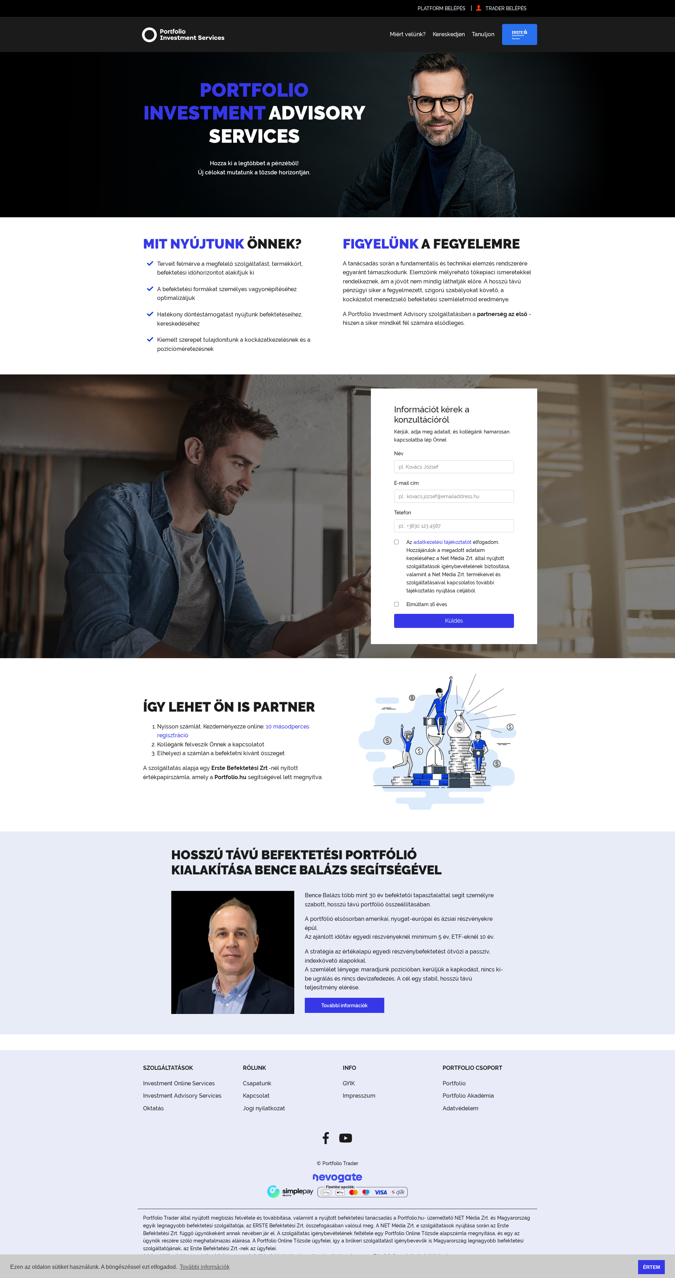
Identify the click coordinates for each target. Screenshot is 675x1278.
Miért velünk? (408, 34)
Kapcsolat (256, 1095)
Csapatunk (257, 1083)
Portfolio (454, 1083)
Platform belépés (441, 8)
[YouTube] (343, 1138)
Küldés (454, 620)
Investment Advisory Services (182, 1095)
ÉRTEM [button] (651, 1267)
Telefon (402, 512)
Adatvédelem (460, 1108)
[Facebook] (328, 1138)
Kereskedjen (449, 34)
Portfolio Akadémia (468, 1095)
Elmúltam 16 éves (426, 604)
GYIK (349, 1083)
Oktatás (153, 1108)
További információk (344, 1005)
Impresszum (359, 1095)
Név (399, 453)
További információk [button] (205, 1267)
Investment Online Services (179, 1083)
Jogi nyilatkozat (264, 1108)
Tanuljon (483, 34)
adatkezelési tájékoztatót (442, 542)
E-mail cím (406, 483)
